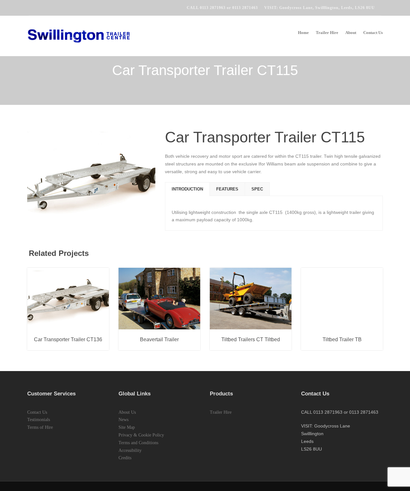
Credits (125, 457)
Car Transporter (68, 326)
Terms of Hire (40, 427)
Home (303, 32)
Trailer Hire (327, 32)
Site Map (127, 427)
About (350, 32)
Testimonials (38, 419)
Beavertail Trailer (144, 326)
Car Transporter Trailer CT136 (68, 339)
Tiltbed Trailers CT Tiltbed (250, 339)
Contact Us (373, 32)
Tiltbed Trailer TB (342, 339)
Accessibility (130, 450)
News (123, 419)
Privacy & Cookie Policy (141, 435)
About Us (127, 412)
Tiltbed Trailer (266, 326)
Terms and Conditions (138, 442)
